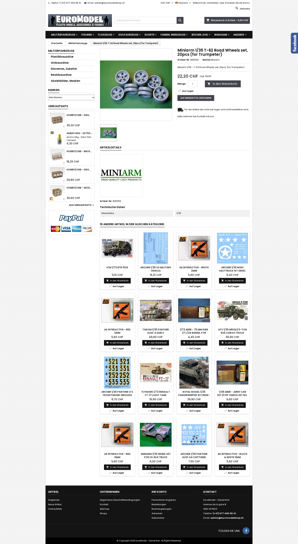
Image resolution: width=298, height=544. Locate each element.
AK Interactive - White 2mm (194, 269)
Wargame (220, 34)
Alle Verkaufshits (82, 205)
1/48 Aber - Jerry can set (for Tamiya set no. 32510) (232, 395)
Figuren (86, 34)
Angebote (53, 500)
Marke (206, 59)
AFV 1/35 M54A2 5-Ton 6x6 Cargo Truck (232, 331)
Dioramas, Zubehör (64, 69)
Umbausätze (60, 63)
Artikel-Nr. (183, 59)
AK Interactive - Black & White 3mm (232, 455)
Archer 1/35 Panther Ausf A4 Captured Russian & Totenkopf (194, 457)
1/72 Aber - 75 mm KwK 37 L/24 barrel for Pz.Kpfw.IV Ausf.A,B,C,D (194, 333)
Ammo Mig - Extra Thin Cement (80, 133)
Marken (53, 90)
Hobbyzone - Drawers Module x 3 (80, 169)
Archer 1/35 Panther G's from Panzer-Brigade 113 (117, 395)
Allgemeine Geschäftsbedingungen (120, 500)
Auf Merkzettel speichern (195, 97)
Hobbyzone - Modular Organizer (80, 187)
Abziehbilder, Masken (65, 81)
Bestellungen (159, 504)
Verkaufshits (58, 106)
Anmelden (212, 2)
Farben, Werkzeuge (173, 34)
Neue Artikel (55, 504)
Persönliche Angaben (164, 500)
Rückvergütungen (161, 509)
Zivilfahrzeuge (128, 34)
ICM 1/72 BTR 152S (117, 267)
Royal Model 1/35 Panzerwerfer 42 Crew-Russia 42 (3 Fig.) (194, 395)
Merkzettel (244, 8)
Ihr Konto (159, 492)
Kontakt (104, 504)
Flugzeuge (105, 34)
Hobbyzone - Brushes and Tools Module (80, 151)
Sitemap (104, 509)
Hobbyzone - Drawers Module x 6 (80, 115)
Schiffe (149, 34)
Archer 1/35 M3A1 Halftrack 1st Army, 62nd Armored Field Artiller (232, 272)
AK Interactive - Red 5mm (117, 331)
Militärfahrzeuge (63, 34)
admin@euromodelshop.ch (110, 2)
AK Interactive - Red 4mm (117, 455)
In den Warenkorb (222, 84)
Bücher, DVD (200, 34)
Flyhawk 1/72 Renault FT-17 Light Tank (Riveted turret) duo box (156, 396)
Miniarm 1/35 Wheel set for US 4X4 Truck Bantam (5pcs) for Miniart (156, 458)
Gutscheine (158, 518)
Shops (103, 513)
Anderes (238, 34)
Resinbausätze (61, 75)
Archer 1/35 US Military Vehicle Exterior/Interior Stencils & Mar (155, 272)
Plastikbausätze (62, 56)
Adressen (157, 513)
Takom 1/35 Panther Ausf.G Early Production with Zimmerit (155, 334)
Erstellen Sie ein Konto (237, 2)
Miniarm (215, 59)
